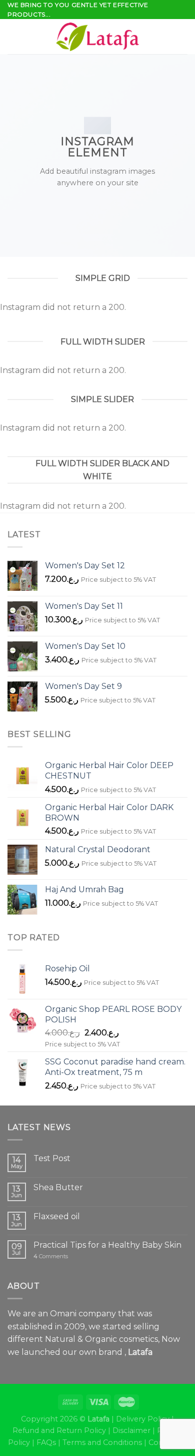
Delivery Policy (143, 1418)
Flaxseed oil (57, 1216)
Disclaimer (131, 1430)
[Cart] (183, 37)
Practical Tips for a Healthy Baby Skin (108, 1245)
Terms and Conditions (102, 1442)
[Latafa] (97, 37)
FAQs (46, 1442)
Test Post (52, 1158)
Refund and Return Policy (59, 1430)
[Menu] (14, 37)
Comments (51, 1256)
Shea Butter (58, 1187)
